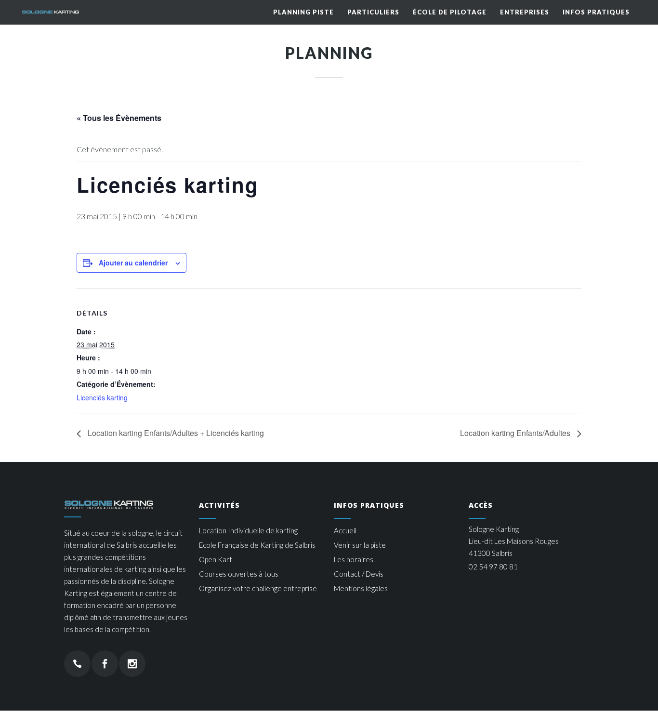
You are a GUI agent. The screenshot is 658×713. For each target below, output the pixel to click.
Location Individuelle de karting (248, 530)
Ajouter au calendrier (133, 262)
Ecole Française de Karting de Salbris (257, 545)
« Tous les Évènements (119, 117)
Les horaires (353, 559)
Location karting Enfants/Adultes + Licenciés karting (175, 432)
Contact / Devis (358, 573)
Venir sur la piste (360, 545)
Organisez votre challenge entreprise (258, 588)
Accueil (345, 530)
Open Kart (215, 559)
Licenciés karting (102, 397)
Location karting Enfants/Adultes (516, 432)
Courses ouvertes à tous (238, 573)
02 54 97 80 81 (493, 566)
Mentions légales (361, 588)
